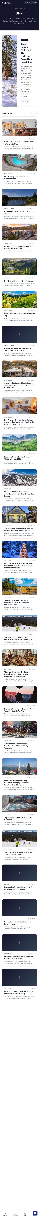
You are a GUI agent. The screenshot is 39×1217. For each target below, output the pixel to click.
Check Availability (32, 2)
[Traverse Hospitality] (6, 2)
